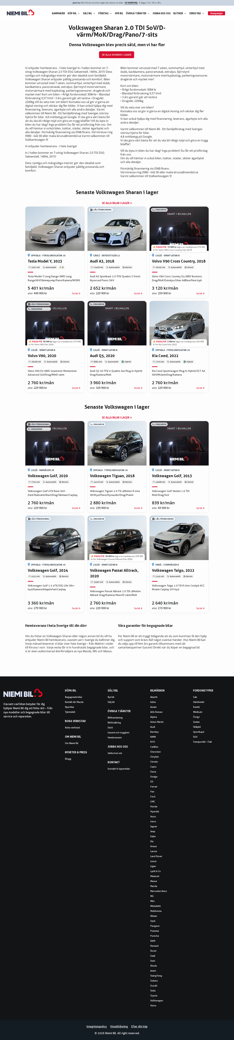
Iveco (153, 821)
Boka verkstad (72, 727)
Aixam (153, 707)
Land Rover (156, 856)
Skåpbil (197, 726)
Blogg (68, 758)
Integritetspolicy (97, 1026)
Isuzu (153, 816)
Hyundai (154, 811)
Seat (152, 960)
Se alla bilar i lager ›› (117, 203)
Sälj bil (87, 13)
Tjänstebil (70, 712)
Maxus (153, 881)
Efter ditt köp (139, 1026)
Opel (152, 921)
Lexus (153, 861)
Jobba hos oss (162, 13)
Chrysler (154, 756)
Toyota (153, 995)
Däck (110, 727)
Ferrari (153, 786)
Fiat (152, 791)
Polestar (154, 930)
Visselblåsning (119, 1026)
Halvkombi (198, 702)
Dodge (153, 776)
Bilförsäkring (114, 722)
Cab (195, 697)
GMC (152, 801)
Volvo (153, 1005)
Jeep (152, 831)
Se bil (75, 293)
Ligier (153, 866)
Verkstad (195, 13)
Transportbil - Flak (202, 741)
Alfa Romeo (156, 712)
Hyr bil (119, 13)
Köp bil (72, 13)
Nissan (153, 916)
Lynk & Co (155, 871)
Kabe (153, 836)
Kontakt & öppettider (119, 768)
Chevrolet (155, 751)
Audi (152, 726)
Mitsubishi (155, 906)
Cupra (153, 766)
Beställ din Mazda (74, 702)
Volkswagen (156, 1000)
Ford (152, 796)
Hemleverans (115, 737)
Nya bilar (69, 707)
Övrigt (196, 717)
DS (151, 781)
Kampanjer (58, 13)
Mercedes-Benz (158, 891)
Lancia (153, 851)
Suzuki (153, 985)
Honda (153, 806)
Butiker (178, 13)
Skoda (153, 965)
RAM (152, 940)
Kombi (196, 707)
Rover (153, 950)
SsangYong (156, 975)
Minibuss (197, 712)
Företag (103, 13)
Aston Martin (157, 722)
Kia (151, 841)
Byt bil (111, 697)
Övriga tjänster (136, 13)
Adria (153, 702)
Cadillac (154, 746)
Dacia (153, 771)
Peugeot (154, 926)
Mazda (153, 886)
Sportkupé (198, 731)
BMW (153, 736)
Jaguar (153, 826)
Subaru (154, 980)
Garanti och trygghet (118, 732)
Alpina (153, 717)
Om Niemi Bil (71, 743)
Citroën (154, 761)
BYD (152, 741)
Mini (152, 901)
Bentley (154, 731)
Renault (154, 945)
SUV (195, 736)
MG (152, 896)
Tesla (153, 990)
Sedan (196, 722)
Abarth (153, 697)
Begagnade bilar (73, 697)
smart (153, 970)
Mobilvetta (156, 911)
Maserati (154, 876)
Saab (152, 955)
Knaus (153, 846)
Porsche (154, 935)
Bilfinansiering (115, 717)
